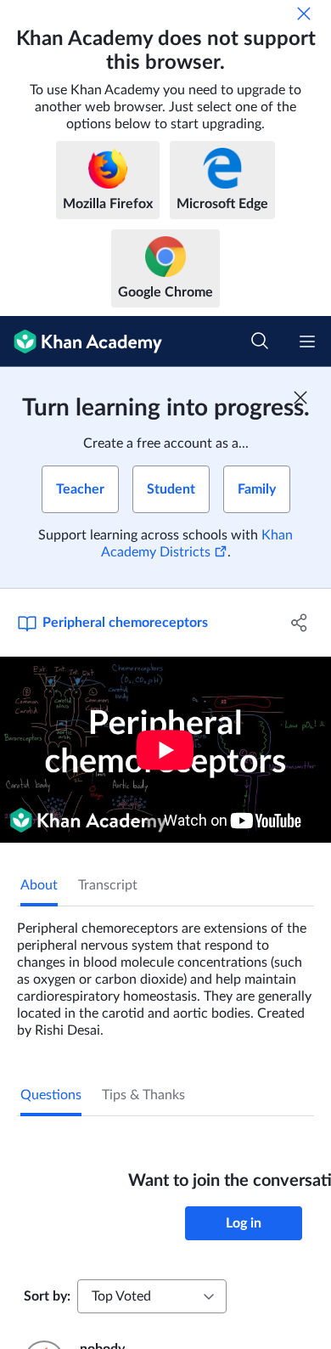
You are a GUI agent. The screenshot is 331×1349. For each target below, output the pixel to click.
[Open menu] (307, 341)
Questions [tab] (50, 1095)
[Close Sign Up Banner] (300, 398)
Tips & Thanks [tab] (143, 1095)
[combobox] (152, 1296)
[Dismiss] (303, 13)
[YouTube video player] (165, 750)
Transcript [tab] (107, 885)
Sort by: (47, 1296)
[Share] (299, 623)
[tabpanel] (165, 972)
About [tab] (39, 885)
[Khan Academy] (81, 341)
